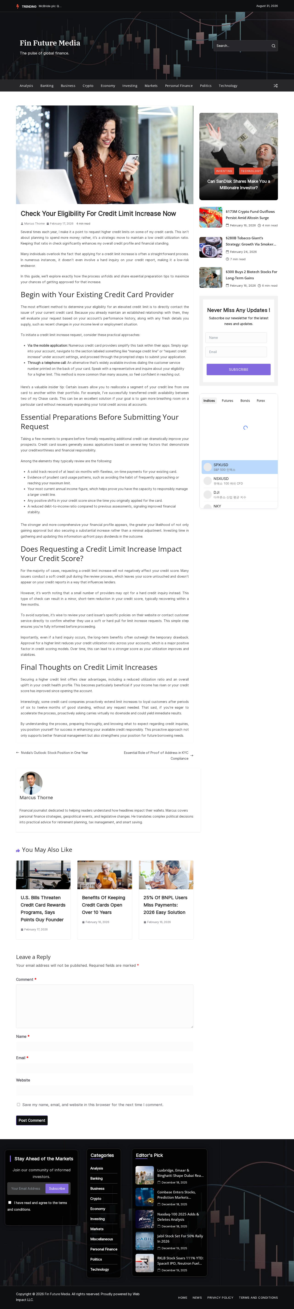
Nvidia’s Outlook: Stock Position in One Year (54, 753)
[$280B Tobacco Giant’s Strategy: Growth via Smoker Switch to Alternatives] (210, 247)
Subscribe (57, 1188)
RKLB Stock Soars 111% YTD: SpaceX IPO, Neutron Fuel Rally (180, 1261)
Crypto (88, 85)
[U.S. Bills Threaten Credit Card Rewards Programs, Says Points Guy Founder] (43, 863)
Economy (108, 85)
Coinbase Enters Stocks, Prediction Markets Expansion (176, 1195)
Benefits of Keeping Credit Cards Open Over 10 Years (103, 905)
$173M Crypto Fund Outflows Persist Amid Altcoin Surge (250, 214)
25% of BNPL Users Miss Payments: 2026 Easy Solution (165, 905)
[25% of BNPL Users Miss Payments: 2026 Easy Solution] (166, 863)
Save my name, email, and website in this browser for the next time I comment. (92, 1104)
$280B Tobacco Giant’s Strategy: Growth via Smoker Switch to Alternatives (249, 241)
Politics (206, 85)
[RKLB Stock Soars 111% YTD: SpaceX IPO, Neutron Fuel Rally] (145, 1263)
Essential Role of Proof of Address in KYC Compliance (156, 755)
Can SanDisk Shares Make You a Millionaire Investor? (238, 184)
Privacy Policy (220, 1297)
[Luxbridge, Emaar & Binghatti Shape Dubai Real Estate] (145, 1175)
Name (23, 1036)
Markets (151, 85)
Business (68, 85)
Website (23, 1080)
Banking (47, 85)
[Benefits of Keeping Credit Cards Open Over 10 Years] (104, 863)
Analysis (26, 85)
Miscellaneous (101, 1239)
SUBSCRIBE (239, 369)
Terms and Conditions (258, 1297)
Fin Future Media (50, 43)
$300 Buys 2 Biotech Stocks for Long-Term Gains (251, 274)
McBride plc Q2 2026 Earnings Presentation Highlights (50, 6)
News (197, 1297)
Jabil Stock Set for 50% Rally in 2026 (180, 1238)
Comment (26, 979)
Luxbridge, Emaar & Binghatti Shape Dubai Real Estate (179, 1173)
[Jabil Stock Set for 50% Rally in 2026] (145, 1241)
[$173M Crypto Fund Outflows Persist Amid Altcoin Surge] (210, 217)
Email (22, 1057)
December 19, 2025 (174, 1248)
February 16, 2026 (243, 225)
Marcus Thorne (34, 223)
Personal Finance (179, 85)
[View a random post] (275, 85)
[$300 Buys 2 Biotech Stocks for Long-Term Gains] (210, 277)
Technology (228, 85)
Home (182, 1297)
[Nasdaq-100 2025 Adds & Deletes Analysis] (145, 1219)
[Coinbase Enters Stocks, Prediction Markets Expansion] (145, 1197)
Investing (129, 85)
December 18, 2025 (174, 1182)
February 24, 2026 (243, 252)
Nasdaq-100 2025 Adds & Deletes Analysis (178, 1217)
